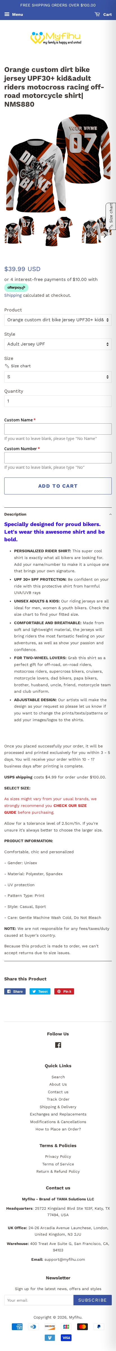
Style (9, 334)
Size (8, 358)
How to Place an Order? (58, 1129)
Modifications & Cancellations (58, 1121)
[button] (17, 366)
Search (58, 1077)
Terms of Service (58, 1164)
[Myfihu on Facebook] (58, 1046)
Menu (17, 14)
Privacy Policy (58, 1156)
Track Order (58, 1099)
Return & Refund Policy (58, 1171)
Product (13, 310)
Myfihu (75, 1317)
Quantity (13, 391)
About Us (58, 1084)
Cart (107, 14)
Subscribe (92, 1300)
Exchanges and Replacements (58, 1114)
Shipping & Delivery (58, 1106)
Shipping (13, 295)
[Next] (105, 235)
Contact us (58, 1092)
